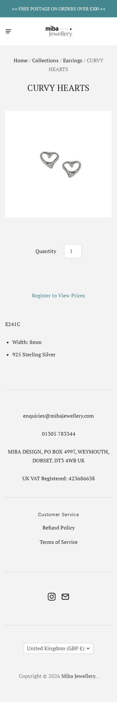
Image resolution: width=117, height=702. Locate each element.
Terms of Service (59, 542)
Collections (45, 60)
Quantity (45, 251)
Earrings (72, 60)
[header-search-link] (96, 31)
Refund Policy (59, 527)
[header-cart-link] (107, 31)
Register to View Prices (58, 295)
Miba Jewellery (78, 676)
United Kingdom (55, 648)
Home (21, 60)
